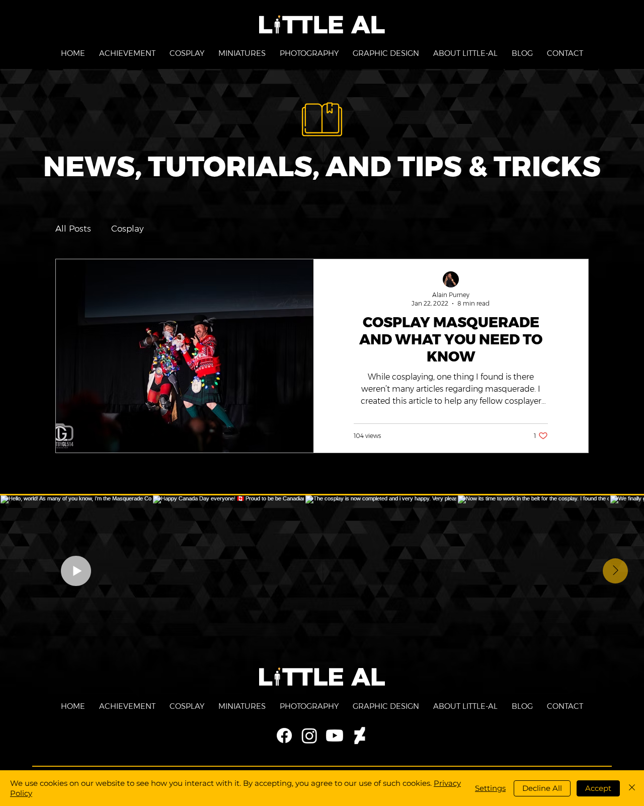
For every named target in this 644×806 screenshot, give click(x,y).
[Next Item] (615, 570)
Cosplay (127, 229)
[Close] (632, 788)
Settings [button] (490, 788)
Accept (598, 788)
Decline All (542, 788)
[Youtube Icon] (335, 735)
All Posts (73, 229)
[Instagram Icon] (309, 735)
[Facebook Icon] (284, 735)
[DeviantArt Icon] (360, 735)
